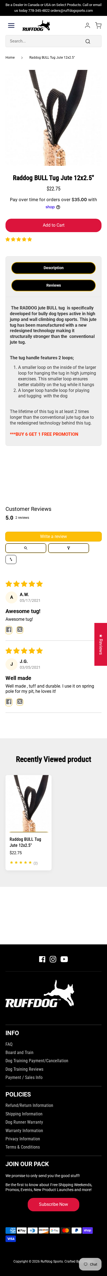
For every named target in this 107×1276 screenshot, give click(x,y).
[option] (53, 118)
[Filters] (68, 548)
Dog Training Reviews (24, 1069)
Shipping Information (24, 1113)
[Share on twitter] (19, 630)
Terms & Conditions (22, 1147)
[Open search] (25, 548)
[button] (18, 239)
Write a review (53, 536)
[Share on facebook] (8, 630)
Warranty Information (24, 1130)
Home (10, 57)
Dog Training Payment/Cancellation (36, 1060)
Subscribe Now (53, 1204)
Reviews (53, 285)
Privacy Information (22, 1138)
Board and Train (19, 1052)
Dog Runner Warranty (24, 1122)
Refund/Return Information (29, 1105)
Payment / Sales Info (24, 1077)
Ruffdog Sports (52, 1261)
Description (54, 268)
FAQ (9, 1044)
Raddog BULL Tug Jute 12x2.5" (52, 57)
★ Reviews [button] (100, 644)
